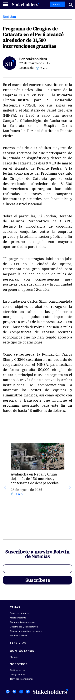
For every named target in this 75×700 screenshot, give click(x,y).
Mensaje (14, 657)
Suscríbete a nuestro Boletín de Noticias (37, 554)
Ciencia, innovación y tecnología (26, 631)
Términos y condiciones (21, 679)
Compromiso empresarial (22, 622)
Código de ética (18, 674)
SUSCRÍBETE (57, 4)
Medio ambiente (18, 617)
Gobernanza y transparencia (24, 626)
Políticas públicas (18, 635)
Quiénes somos (17, 670)
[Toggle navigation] (5, 4)
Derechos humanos (19, 613)
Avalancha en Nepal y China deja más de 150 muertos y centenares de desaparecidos (35, 478)
